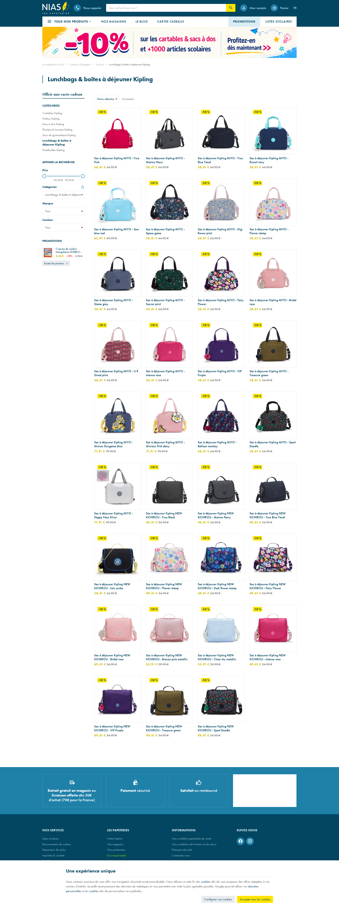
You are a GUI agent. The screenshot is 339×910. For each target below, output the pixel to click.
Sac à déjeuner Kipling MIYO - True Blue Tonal (220, 160)
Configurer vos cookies (218, 899)
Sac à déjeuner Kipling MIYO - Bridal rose (273, 302)
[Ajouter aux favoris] (135, 112)
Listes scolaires (50, 838)
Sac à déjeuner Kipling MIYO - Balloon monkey (217, 444)
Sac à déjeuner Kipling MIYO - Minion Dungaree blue (113, 444)
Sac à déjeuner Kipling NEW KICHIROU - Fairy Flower (268, 586)
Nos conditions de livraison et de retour (194, 844)
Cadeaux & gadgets (80, 64)
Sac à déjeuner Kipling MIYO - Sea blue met (116, 231)
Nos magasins (115, 844)
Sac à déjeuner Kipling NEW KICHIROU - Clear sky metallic (217, 657)
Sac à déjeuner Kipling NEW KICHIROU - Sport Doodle (216, 728)
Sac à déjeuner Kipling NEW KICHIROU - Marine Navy (216, 515)
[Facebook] (240, 841)
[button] (69, 21)
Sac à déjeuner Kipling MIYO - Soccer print (165, 302)
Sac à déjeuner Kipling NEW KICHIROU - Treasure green (164, 728)
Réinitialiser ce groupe (82, 187)
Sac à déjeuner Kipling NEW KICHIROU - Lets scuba (112, 586)
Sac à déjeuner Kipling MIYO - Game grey (113, 302)
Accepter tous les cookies (255, 899)
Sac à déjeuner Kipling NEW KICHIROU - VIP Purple (112, 728)
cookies (205, 882)
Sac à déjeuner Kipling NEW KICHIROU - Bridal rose (112, 657)
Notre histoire (114, 838)
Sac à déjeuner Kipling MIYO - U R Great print (116, 373)
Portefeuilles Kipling (53, 150)
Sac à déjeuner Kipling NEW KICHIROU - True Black (164, 515)
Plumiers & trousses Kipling (57, 129)
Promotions (52, 241)
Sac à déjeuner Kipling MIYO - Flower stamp (269, 231)
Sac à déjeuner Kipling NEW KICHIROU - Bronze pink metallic (167, 657)
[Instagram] (250, 841)
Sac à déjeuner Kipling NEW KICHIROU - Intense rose (268, 657)
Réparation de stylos (54, 849)
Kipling (99, 64)
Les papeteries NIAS (53, 64)
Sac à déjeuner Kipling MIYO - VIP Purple (220, 373)
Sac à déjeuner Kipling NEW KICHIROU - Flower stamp (164, 586)
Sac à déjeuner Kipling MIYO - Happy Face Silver (113, 515)
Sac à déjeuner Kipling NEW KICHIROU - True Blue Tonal (268, 515)
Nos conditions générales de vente (191, 838)
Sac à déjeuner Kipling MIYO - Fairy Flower (221, 302)
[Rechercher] (230, 8)
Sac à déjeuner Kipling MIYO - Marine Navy (165, 160)
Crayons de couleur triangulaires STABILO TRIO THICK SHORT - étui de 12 (69, 250)
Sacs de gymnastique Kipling (59, 135)
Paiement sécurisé (182, 849)
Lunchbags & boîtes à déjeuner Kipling (56, 142)
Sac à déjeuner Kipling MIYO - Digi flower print (220, 231)
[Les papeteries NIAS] (55, 8)
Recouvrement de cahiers (56, 844)
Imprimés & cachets (53, 855)
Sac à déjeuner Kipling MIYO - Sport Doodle (273, 444)
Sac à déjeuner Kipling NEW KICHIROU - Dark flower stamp (217, 586)
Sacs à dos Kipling (53, 124)
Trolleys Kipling (50, 118)
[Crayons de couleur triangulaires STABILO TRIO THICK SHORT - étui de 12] (47, 252)
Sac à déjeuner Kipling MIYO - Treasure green (269, 373)
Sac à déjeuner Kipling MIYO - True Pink (116, 160)
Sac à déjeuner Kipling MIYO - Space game (165, 231)
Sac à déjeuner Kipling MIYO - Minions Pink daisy (165, 444)
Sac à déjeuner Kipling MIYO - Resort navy (269, 160)
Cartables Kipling (52, 113)
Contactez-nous (181, 855)
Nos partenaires (116, 849)
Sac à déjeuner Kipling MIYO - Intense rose (165, 373)
